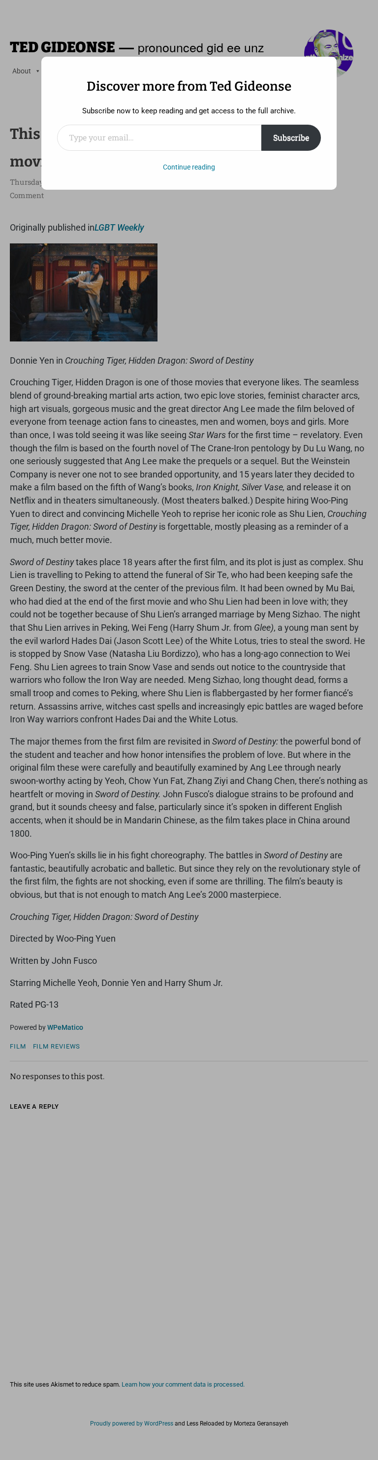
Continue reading (189, 167)
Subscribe (291, 137)
